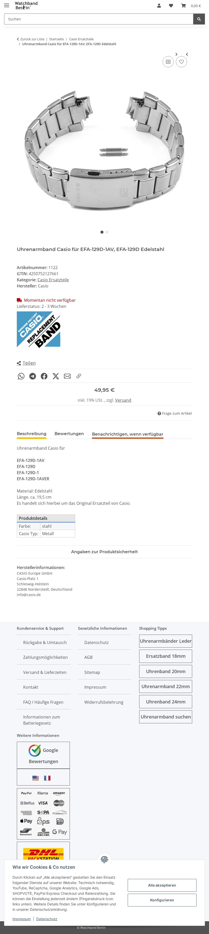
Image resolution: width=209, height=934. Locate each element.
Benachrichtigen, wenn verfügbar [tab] (127, 434)
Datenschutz (46, 919)
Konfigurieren (162, 900)
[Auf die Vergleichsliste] (168, 61)
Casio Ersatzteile (53, 280)
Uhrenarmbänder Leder (166, 641)
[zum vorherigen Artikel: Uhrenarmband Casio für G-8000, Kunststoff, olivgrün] (187, 54)
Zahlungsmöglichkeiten (45, 657)
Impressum (21, 919)
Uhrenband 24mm (166, 702)
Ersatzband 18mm (166, 656)
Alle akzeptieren (162, 885)
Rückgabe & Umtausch (45, 642)
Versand (123, 400)
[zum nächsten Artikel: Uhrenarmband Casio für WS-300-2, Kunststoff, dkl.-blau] (176, 54)
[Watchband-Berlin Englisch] (37, 778)
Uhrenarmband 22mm (165, 686)
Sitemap (92, 672)
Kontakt (30, 687)
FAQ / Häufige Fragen (43, 702)
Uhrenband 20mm (166, 671)
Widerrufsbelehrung (103, 702)
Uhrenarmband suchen (166, 717)
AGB (88, 657)
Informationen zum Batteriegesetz (41, 720)
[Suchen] (199, 19)
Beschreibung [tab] (31, 433)
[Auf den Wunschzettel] (181, 61)
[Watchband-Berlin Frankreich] (48, 778)
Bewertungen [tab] (69, 433)
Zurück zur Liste (32, 39)
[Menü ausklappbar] (6, 3)
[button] (159, 6)
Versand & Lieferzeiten (45, 672)
